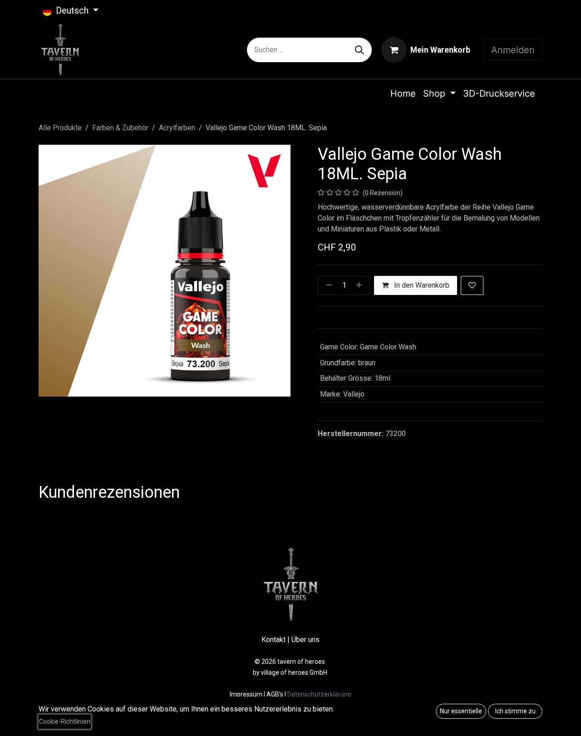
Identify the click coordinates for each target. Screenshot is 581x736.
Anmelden (513, 49)
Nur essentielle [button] (461, 711)
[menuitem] (403, 93)
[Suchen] (359, 50)
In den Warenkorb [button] (420, 285)
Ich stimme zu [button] (515, 711)
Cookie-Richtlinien (64, 721)
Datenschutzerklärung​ (319, 694)
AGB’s (274, 694)
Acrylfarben (177, 127)
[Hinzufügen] (361, 285)
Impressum (247, 694)
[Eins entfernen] (327, 285)
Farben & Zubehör (120, 127)
